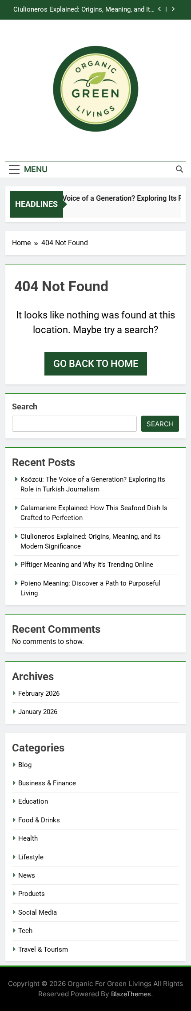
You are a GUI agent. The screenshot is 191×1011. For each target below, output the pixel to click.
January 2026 (37, 712)
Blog (25, 765)
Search (24, 406)
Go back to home (95, 363)
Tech (25, 931)
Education (33, 801)
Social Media (37, 912)
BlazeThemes (131, 994)
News (26, 875)
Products (31, 894)
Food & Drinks (39, 820)
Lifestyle (31, 857)
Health (28, 838)
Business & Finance (47, 783)
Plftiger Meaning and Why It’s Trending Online (86, 565)
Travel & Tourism (43, 949)
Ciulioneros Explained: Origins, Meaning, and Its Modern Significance (83, 9)
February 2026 (39, 693)
